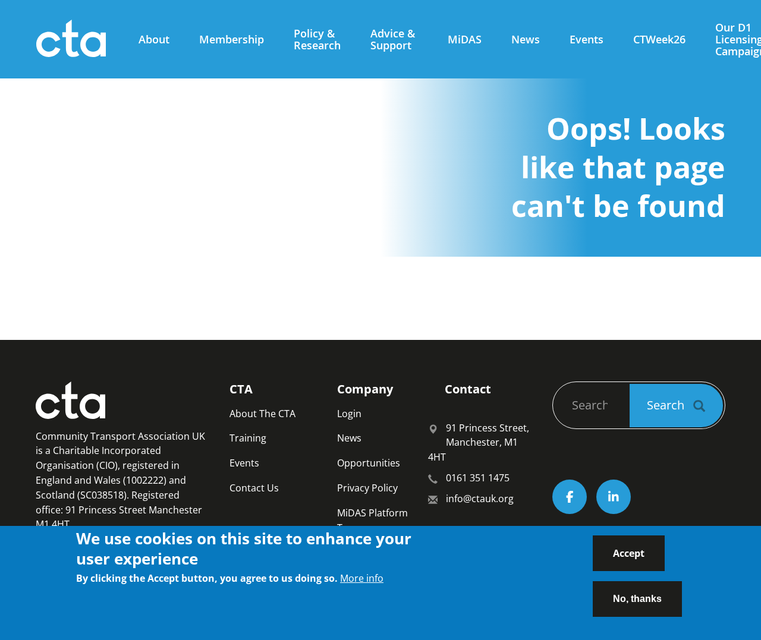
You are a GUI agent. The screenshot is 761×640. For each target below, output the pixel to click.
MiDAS (465, 39)
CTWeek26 (659, 39)
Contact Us (254, 487)
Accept (628, 553)
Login (349, 413)
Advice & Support (392, 39)
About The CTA (262, 413)
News (525, 39)
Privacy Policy (367, 487)
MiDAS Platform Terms (372, 520)
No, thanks (637, 598)
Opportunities (368, 462)
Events (586, 39)
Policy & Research (317, 39)
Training (247, 437)
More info (361, 578)
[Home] (75, 39)
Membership (231, 39)
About (154, 39)
